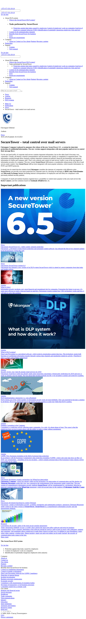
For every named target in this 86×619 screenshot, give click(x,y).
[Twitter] (2, 611)
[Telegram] (4, 611)
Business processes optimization (11, 579)
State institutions (6, 604)
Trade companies (6, 596)
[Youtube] (8, 611)
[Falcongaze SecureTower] (8, 6)
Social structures (6, 592)
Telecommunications (7, 598)
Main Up (8, 104)
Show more (4, 537)
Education (4, 602)
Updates (12, 47)
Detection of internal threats (10, 575)
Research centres (6, 607)
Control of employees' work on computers (61, 28)
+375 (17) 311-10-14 (8, 8)
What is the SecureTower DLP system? (22, 20)
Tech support (13, 49)
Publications (9, 105)
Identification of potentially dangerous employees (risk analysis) (59, 30)
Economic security (7, 581)
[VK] (6, 611)
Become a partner (42, 41)
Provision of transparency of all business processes (17, 585)
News (7, 107)
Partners (33, 41)
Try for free (4, 14)
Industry (3, 600)
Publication (8, 43)
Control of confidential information (12, 569)
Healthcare (4, 594)
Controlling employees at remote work (13, 587)
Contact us (19, 41)
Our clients (26, 41)
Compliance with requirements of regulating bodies (18, 583)
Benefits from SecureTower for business (22, 34)
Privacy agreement (7, 617)
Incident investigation (8, 577)
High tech (4, 609)
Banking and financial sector (10, 590)
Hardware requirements (17, 38)
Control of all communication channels (22, 32)
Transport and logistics (8, 606)
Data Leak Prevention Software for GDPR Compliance (19, 573)
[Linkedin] (10, 611)
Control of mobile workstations (11, 571)
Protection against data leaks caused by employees (30, 28)
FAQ (11, 36)
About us (12, 41)
